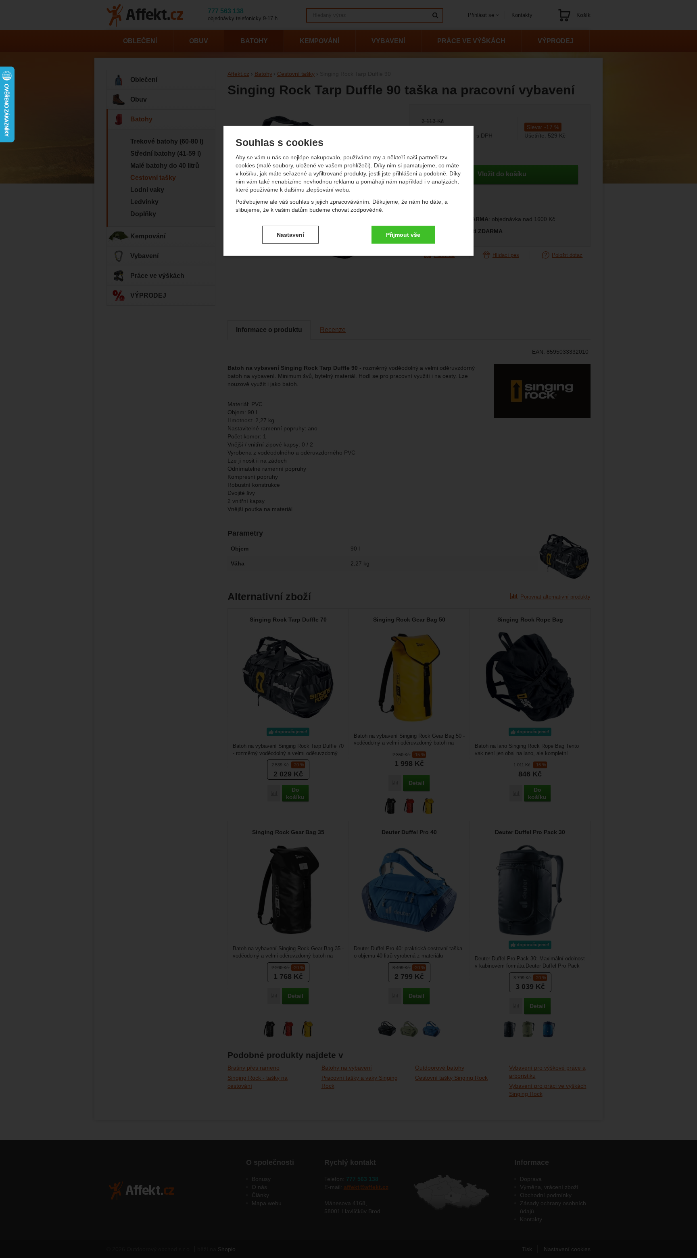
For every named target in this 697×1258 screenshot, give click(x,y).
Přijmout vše (403, 234)
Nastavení (290, 234)
